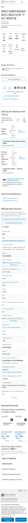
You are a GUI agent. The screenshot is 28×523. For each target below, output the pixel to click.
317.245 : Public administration (11, 327)
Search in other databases (11, 99)
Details (13, 514)
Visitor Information (21, 131)
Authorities (13, 265)
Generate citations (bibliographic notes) (14, 92)
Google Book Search (10, 200)
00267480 (19, 318)
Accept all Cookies (21, 519)
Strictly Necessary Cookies (7, 519)
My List (5, 88)
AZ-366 (4, 334)
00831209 (17, 262)
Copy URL (10, 88)
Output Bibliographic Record (11, 96)
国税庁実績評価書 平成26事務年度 (20, 433)
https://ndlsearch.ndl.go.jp (10, 363)
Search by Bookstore (14, 79)
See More (7, 441)
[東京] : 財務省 (6, 272)
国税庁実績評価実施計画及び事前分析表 (13, 241)
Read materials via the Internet (9, 501)
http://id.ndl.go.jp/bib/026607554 (12, 372)
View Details (23, 49)
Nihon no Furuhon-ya (10, 198)
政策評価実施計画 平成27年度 (7, 433)
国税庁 (4, 318)
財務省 (4, 262)
